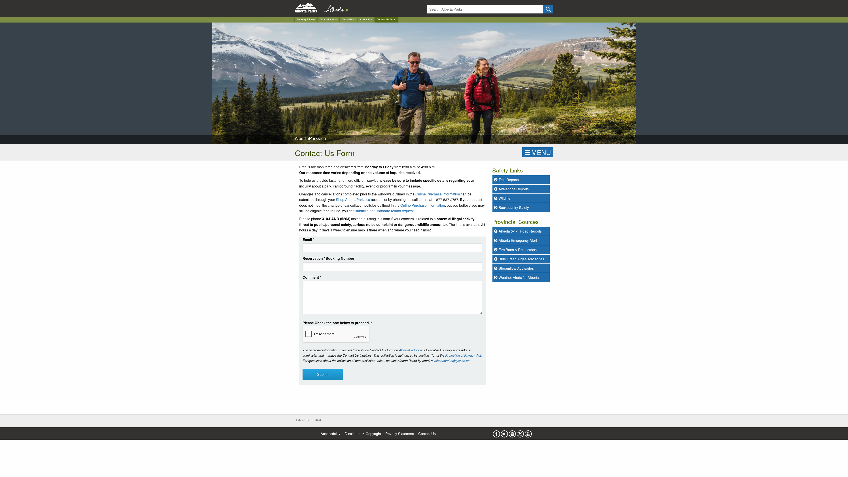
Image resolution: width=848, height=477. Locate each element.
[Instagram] (512, 432)
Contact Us (366, 19)
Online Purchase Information (437, 194)
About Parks (349, 19)
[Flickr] (504, 432)
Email (308, 239)
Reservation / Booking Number (328, 258)
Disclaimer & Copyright (363, 433)
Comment (312, 277)
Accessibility (330, 433)
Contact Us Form (386, 19)
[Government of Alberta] (335, 7)
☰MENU (537, 152)
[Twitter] (520, 432)
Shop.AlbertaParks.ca (353, 199)
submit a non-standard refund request (384, 210)
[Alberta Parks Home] (308, 7)
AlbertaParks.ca (329, 19)
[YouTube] (528, 432)
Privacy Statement (399, 433)
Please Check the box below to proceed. (337, 322)
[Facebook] (496, 432)
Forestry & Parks (306, 19)
